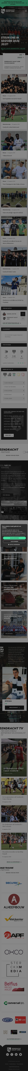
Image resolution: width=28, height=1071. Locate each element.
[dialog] (14, 535)
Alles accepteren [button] (14, 538)
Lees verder (23, 534)
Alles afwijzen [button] (14, 541)
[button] (14, 544)
